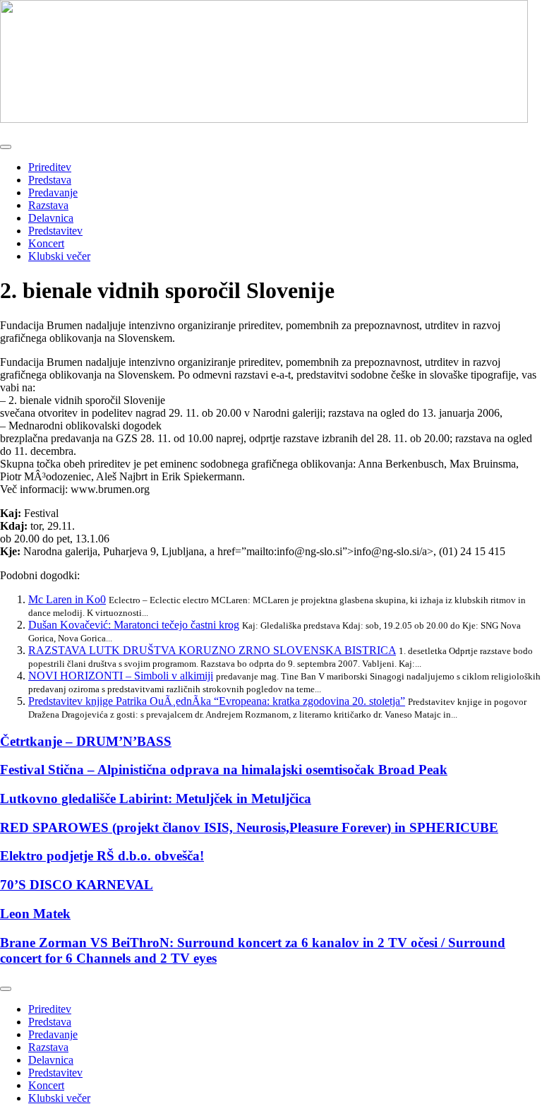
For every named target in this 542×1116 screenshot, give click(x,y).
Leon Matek (35, 913)
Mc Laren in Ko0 (67, 599)
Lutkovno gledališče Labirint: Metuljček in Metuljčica (155, 798)
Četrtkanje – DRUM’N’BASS (85, 741)
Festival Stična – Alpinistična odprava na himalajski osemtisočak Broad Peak (223, 769)
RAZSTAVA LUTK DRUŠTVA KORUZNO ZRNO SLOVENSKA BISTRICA (212, 650)
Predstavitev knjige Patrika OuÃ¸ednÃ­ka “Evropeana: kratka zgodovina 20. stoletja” (216, 701)
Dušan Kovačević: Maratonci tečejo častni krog (133, 625)
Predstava (49, 180)
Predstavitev (55, 231)
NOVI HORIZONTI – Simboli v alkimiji (120, 676)
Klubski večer (59, 256)
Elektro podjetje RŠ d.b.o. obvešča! (102, 855)
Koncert (46, 243)
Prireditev (49, 167)
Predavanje (53, 192)
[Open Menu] (5, 147)
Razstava (48, 205)
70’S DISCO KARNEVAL (76, 884)
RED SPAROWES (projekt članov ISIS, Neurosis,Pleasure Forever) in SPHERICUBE (249, 827)
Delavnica (50, 218)
